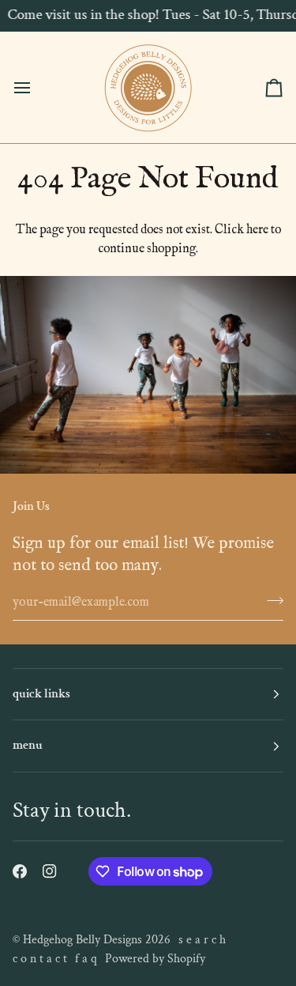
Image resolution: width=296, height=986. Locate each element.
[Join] (270, 600)
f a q (86, 958)
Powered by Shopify (155, 958)
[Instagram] (50, 871)
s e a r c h (202, 939)
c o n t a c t (40, 958)
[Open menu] (36, 87)
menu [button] (28, 745)
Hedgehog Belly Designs (82, 939)
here (257, 230)
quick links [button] (41, 694)
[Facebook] (20, 871)
